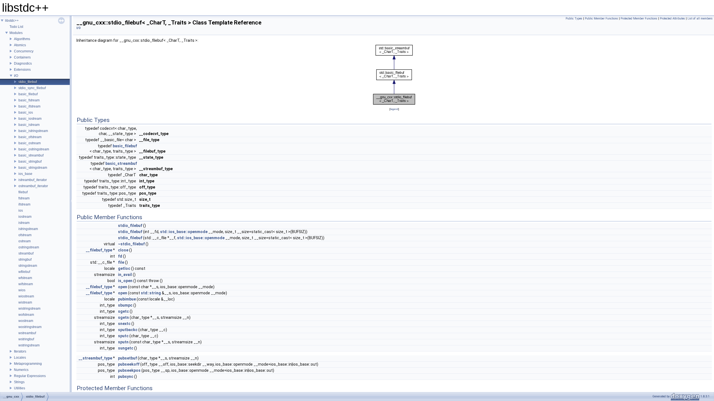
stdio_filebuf (27, 82)
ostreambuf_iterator (33, 186)
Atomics (20, 45)
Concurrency (23, 51)
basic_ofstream (30, 137)
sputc (123, 336)
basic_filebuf (28, 94)
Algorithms (22, 39)
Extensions (22, 70)
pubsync (125, 376)
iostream (25, 217)
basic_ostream (29, 143)
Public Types (574, 18)
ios (20, 210)
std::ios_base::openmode (184, 231)
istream (24, 223)
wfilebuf (24, 272)
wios (21, 290)
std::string (151, 293)
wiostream (26, 296)
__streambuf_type (95, 358)
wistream (25, 302)
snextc (124, 323)
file (121, 262)
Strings (19, 382)
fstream (24, 198)
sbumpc (125, 305)
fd (120, 256)
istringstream (28, 229)
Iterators (20, 351)
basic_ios (25, 112)
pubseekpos (129, 370)
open (122, 287)
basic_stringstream (32, 168)
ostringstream (28, 247)
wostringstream (30, 327)
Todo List (16, 27)
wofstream (26, 315)
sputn (123, 342)
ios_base (25, 174)
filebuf (23, 192)
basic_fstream (29, 100)
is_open (125, 280)
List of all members (700, 18)
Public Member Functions (601, 18)
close (123, 250)
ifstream (24, 204)
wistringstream (29, 308)
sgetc (123, 311)
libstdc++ (12, 21)
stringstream (27, 266)
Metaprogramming (28, 364)
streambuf (25, 253)
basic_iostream (30, 119)
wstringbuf (26, 339)
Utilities (19, 388)
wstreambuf (27, 333)
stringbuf (25, 259)
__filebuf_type (99, 250)
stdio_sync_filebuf (32, 88)
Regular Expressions (30, 376)
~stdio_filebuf (131, 244)
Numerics (21, 370)
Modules (16, 33)
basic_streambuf (31, 155)
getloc (124, 268)
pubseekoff (128, 364)
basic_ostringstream (33, 149)
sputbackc (128, 329)
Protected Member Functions (639, 18)
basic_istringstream (33, 131)
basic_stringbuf (30, 161)
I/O (16, 76)
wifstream (25, 284)
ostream (24, 241)
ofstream (25, 235)
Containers (22, 57)
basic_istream (29, 125)
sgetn (123, 317)
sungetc (125, 348)
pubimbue (127, 299)
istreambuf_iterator (32, 180)
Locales (20, 358)
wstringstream (29, 345)
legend (394, 109)
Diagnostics (23, 63)
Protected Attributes (672, 18)
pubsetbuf (127, 358)
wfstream (25, 278)
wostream (25, 321)
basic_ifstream (29, 106)
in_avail (125, 274)
